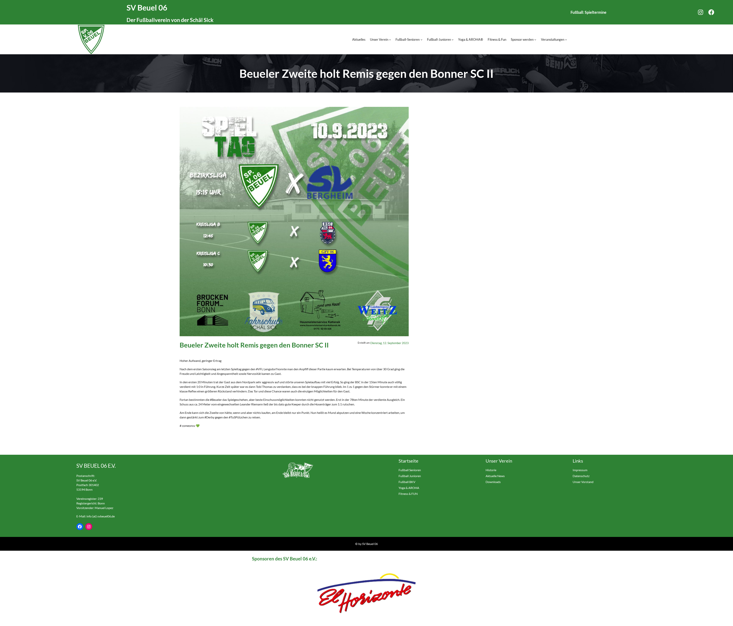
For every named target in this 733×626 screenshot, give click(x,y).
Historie (491, 470)
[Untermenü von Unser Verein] (390, 40)
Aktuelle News (495, 476)
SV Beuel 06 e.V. (96, 465)
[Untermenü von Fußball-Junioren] (453, 40)
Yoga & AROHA (409, 488)
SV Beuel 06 (147, 7)
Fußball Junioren (410, 476)
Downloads (493, 482)
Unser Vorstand (583, 482)
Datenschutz (581, 476)
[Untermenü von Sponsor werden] (535, 40)
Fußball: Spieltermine (588, 12)
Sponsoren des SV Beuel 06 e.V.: (284, 558)
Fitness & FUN (408, 493)
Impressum (580, 470)
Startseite (408, 461)
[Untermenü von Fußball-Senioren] (421, 40)
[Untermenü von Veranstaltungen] (566, 40)
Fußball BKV (407, 482)
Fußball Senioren (410, 470)
